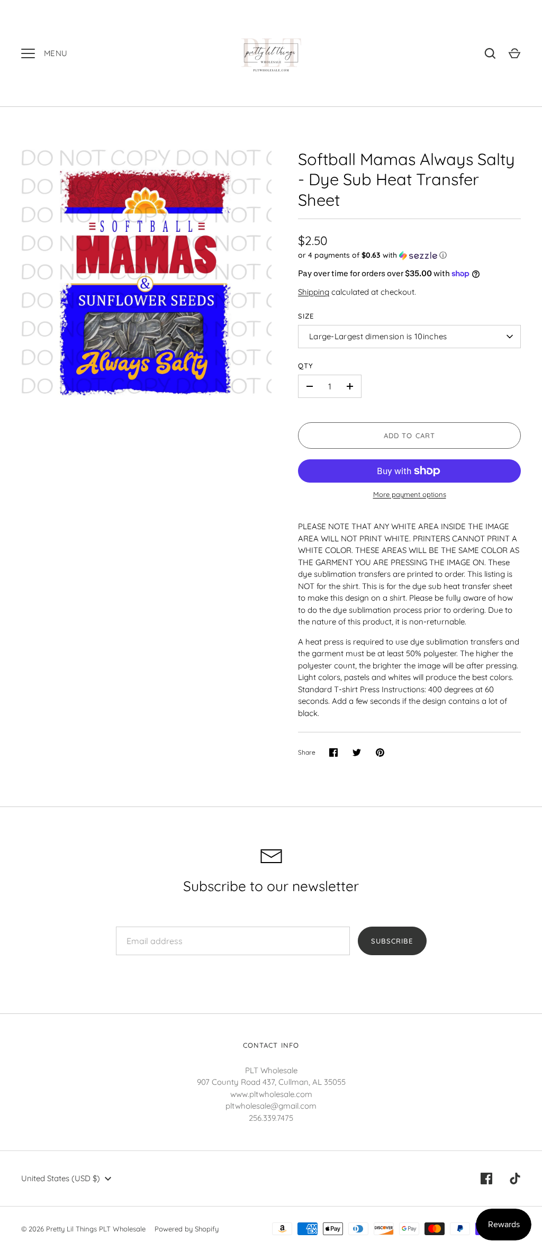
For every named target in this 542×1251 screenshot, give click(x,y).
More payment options (409, 494)
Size (306, 316)
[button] (409, 255)
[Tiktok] (515, 1178)
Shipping (313, 292)
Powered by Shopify (187, 1229)
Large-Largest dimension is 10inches (378, 336)
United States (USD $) (60, 1178)
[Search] (490, 53)
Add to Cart (409, 435)
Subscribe (392, 941)
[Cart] (514, 53)
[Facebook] (486, 1178)
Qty (305, 365)
